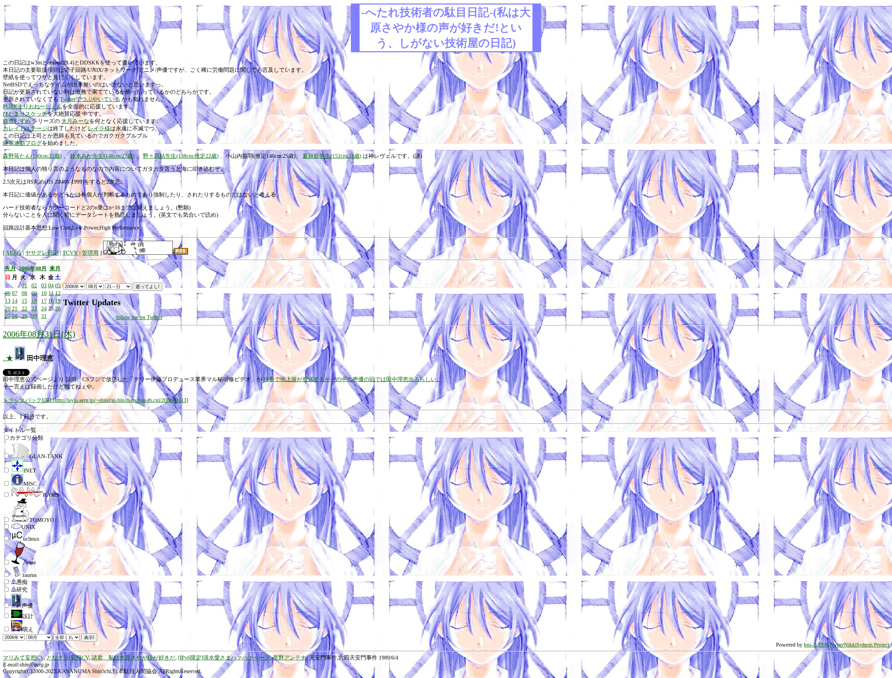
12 (58, 293)
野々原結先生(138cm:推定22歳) (180, 156)
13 (7, 301)
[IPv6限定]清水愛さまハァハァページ (224, 658)
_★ (8, 358)
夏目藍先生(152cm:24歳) (331, 156)
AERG (13, 253)
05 (58, 285)
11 (51, 293)
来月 (55, 268)
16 (34, 301)
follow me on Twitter (139, 317)
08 (24, 293)
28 (14, 316)
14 (14, 301)
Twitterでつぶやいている (90, 99)
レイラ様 (99, 128)
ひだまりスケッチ (25, 114)
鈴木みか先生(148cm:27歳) (102, 156)
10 (44, 293)
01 (24, 285)
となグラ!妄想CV (67, 658)
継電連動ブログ (22, 143)
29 (24, 316)
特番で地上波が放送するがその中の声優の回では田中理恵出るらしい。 (352, 379)
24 (44, 308)
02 (34, 285)
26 (58, 308)
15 (24, 301)
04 (51, 285)
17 (44, 301)
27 (7, 316)
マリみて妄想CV (23, 658)
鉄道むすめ (17, 121)
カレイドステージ (25, 128)
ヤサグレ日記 (42, 253)
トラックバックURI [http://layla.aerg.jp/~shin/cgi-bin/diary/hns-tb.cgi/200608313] (95, 400)
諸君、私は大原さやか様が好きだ (133, 658)
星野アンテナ (289, 658)
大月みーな (75, 121)
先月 (10, 268)
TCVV (70, 253)
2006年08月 (33, 268)
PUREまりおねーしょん (32, 106)
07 (14, 293)
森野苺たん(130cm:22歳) (32, 156)
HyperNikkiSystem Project (859, 645)
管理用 (90, 253)
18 (51, 301)
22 (24, 308)
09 (34, 293)
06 (7, 293)
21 (14, 308)
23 (34, 308)
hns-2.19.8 (815, 645)
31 (44, 316)
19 (58, 301)
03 (44, 285)
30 (34, 316)
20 (7, 308)
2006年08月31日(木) (39, 334)
